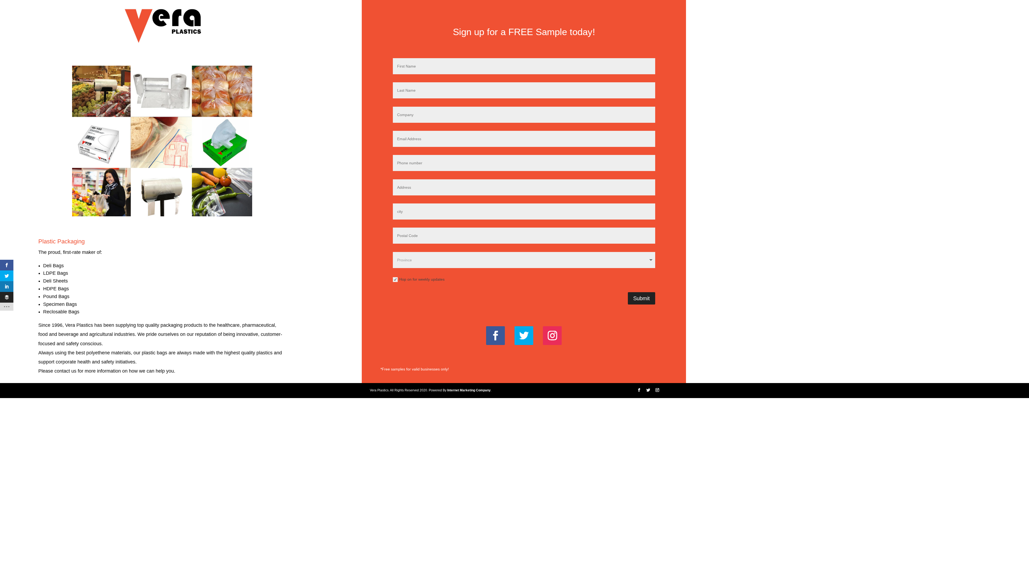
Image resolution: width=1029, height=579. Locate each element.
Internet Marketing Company (469, 390)
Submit (641, 298)
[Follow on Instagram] (552, 335)
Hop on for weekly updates (422, 279)
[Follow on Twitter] (523, 335)
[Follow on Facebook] (495, 335)
